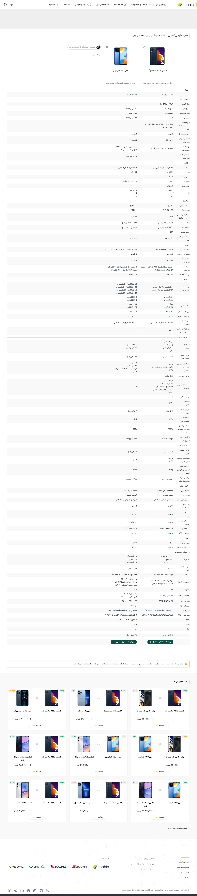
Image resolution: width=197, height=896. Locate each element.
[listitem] (160, 709)
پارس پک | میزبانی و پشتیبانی (142, 864)
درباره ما (186, 877)
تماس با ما (185, 872)
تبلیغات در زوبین (182, 867)
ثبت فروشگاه (184, 862)
